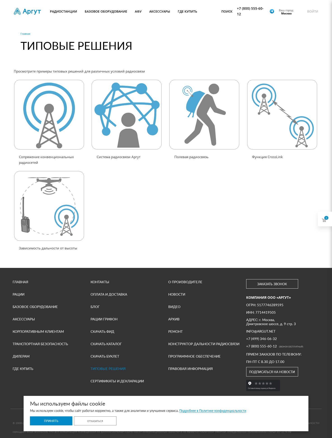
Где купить (23, 369)
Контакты (100, 282)
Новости (176, 294)
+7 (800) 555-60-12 (250, 11)
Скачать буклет (105, 356)
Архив (174, 319)
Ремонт (175, 331)
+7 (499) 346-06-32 (261, 339)
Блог (95, 307)
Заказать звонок (272, 284)
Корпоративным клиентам (38, 331)
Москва (286, 13)
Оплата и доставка (109, 294)
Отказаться (95, 421)
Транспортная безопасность (40, 344)
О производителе (185, 282)
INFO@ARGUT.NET (261, 331)
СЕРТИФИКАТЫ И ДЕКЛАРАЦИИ (117, 381)
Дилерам (21, 356)
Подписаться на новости (272, 372)
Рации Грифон (104, 319)
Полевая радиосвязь (191, 157)
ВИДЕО (174, 307)
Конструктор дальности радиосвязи (203, 344)
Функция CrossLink (267, 157)
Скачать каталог (106, 344)
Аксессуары (24, 319)
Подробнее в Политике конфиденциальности (212, 411)
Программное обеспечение (194, 356)
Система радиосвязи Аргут (118, 157)
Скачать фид (102, 331)
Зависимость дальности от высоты (48, 248)
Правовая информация (190, 369)
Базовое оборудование (35, 307)
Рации (18, 294)
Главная (20, 282)
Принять (51, 421)
